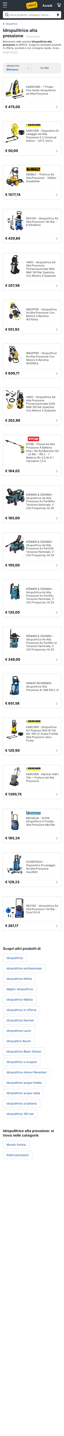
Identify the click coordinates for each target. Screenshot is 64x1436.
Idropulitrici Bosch (19, 1041)
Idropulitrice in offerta (21, 1010)
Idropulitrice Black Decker (24, 1051)
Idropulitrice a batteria (22, 1103)
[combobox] (32, 14)
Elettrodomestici (18, 1155)
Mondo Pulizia (16, 1144)
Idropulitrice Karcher (20, 1020)
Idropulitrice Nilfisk (19, 979)
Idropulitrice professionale (24, 968)
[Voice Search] (58, 15)
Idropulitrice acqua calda (23, 1093)
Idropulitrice (11, 23)
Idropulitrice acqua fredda (24, 1082)
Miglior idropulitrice (20, 989)
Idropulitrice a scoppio (22, 1062)
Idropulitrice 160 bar (20, 1114)
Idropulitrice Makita (20, 999)
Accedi (47, 5)
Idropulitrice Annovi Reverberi (27, 1072)
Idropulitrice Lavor (19, 1030)
